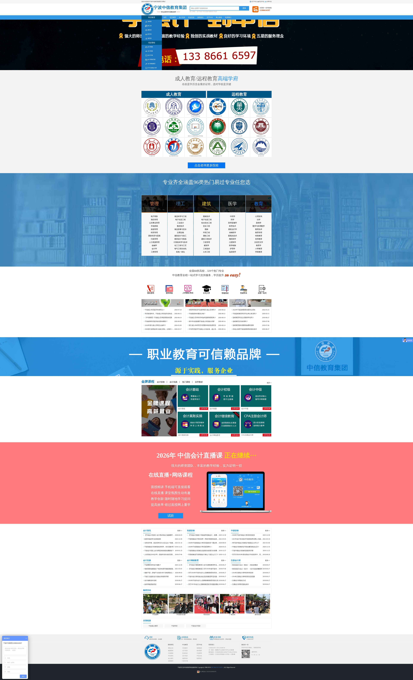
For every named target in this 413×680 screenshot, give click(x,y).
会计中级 (150, 55)
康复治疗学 (232, 229)
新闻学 (258, 223)
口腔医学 (232, 242)
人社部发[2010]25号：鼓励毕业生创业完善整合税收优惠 (163, 554)
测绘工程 (206, 236)
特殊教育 (258, 236)
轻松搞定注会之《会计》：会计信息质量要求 (247, 569)
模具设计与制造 (180, 239)
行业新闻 (170, 653)
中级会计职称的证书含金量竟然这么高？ (245, 547)
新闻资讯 (200, 17)
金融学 (154, 245)
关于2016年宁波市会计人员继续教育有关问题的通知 (205, 573)
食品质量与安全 (180, 229)
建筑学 (206, 245)
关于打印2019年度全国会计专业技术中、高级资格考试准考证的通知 (254, 554)
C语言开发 (185, 661)
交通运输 (180, 232)
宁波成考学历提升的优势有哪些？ (156, 321)
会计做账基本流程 (150, 580)
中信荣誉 (199, 653)
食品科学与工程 (180, 216)
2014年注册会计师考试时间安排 (242, 573)
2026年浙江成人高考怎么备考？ (155, 325)
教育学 (258, 245)
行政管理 (154, 239)
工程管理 (206, 242)
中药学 (232, 216)
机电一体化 (180, 252)
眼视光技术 (232, 236)
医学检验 (232, 245)
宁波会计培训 (195, 626)
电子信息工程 (180, 219)
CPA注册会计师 (152, 68)
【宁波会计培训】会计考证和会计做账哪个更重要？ (161, 535)
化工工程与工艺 (180, 245)
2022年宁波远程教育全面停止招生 (244, 310)
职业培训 (191, 17)
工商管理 (154, 252)
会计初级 (150, 51)
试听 (170, 515)
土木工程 (206, 252)
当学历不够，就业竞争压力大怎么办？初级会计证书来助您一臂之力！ (167, 543)
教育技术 (258, 229)
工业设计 (180, 223)
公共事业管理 (154, 223)
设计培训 (185, 656)
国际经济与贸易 (154, 236)
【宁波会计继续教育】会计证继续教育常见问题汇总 (205, 565)
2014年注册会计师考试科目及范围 (243, 576)
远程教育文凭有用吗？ (240, 321)
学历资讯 (170, 656)
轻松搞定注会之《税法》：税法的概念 (245, 565)
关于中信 (254, 1)
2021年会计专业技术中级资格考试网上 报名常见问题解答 (251, 539)
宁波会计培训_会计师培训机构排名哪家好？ (159, 550)
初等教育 (258, 239)
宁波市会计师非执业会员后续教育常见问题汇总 (204, 576)
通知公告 (170, 648)
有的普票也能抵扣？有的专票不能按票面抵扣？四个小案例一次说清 (167, 569)
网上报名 (219, 17)
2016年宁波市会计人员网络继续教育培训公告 (203, 580)
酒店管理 (154, 219)
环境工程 (206, 232)
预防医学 (232, 239)
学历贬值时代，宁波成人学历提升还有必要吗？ (161, 313)
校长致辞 (199, 650)
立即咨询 (203, 409)
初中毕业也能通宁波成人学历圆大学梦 (201, 321)
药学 (232, 219)
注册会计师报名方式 (239, 580)
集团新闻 (170, 650)
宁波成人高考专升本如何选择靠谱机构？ (202, 317)
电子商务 (154, 216)
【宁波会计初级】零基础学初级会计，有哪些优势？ (205, 535)
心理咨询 (258, 216)
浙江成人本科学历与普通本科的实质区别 (202, 325)
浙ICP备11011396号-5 (217, 667)
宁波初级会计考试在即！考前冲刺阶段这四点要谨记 (205, 539)
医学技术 (232, 226)
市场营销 (154, 226)
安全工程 (206, 226)
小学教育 (258, 249)
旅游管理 (154, 229)
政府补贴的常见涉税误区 (152, 539)
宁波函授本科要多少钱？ (197, 313)
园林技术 (206, 216)
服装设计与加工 (180, 236)
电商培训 (185, 658)
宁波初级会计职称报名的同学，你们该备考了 (159, 547)
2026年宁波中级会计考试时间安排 (243, 535)
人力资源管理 (154, 242)
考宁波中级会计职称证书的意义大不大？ (245, 543)
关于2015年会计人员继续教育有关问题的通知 (203, 584)
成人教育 (170, 658)
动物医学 (232, 232)
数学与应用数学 (259, 226)
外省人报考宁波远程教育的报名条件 (245, 329)
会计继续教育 (151, 63)
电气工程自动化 (180, 249)
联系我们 (228, 17)
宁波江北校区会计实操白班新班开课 (156, 576)
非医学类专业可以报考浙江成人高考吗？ (202, 310)
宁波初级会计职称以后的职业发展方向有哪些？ (204, 550)
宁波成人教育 (153, 626)
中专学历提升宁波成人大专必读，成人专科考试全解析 (207, 329)
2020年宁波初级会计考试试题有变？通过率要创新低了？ (207, 543)
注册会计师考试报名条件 (240, 584)
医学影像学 (232, 223)
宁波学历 (174, 626)
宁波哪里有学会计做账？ (152, 565)
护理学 (232, 249)
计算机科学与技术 (180, 242)
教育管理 (258, 232)
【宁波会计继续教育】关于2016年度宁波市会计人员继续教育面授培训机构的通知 (215, 569)
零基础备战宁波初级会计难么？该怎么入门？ (203, 554)
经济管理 (154, 232)
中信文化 (199, 656)
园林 (206, 229)
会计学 (154, 249)
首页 (164, 17)
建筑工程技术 (206, 239)
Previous (145, 604)
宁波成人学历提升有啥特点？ (155, 310)
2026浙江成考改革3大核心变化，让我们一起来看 (161, 329)
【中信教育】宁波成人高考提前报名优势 (158, 317)
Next (268, 604)
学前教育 (258, 252)
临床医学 (232, 252)
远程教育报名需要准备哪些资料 (243, 325)
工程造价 (206, 249)
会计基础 (150, 47)
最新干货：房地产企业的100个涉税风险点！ (159, 573)
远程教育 (170, 661)
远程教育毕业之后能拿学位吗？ (243, 317)
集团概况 (199, 648)
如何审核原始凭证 (150, 584)
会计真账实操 (151, 59)
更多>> (179, 304)
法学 (258, 219)
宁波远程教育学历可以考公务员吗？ (245, 313)
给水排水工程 (206, 223)
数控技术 (180, 226)
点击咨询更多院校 (206, 165)
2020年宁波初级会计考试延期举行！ (200, 547)
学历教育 (173, 17)
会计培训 (182, 17)
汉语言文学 (258, 242)
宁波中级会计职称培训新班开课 (242, 550)
